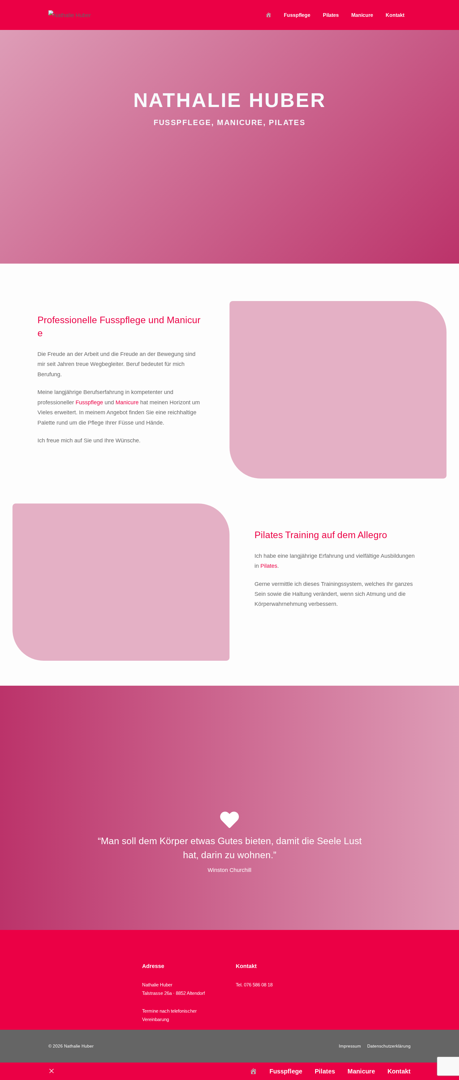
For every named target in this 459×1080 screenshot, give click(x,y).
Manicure (362, 15)
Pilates (331, 15)
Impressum (350, 1046)
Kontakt (395, 15)
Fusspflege (297, 15)
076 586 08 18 (258, 984)
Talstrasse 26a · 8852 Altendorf (173, 993)
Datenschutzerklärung (389, 1046)
